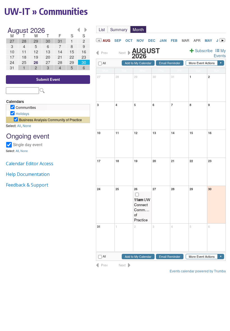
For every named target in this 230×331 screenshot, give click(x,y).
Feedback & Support (27, 185)
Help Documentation (28, 174)
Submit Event (48, 79)
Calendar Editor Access (29, 163)
